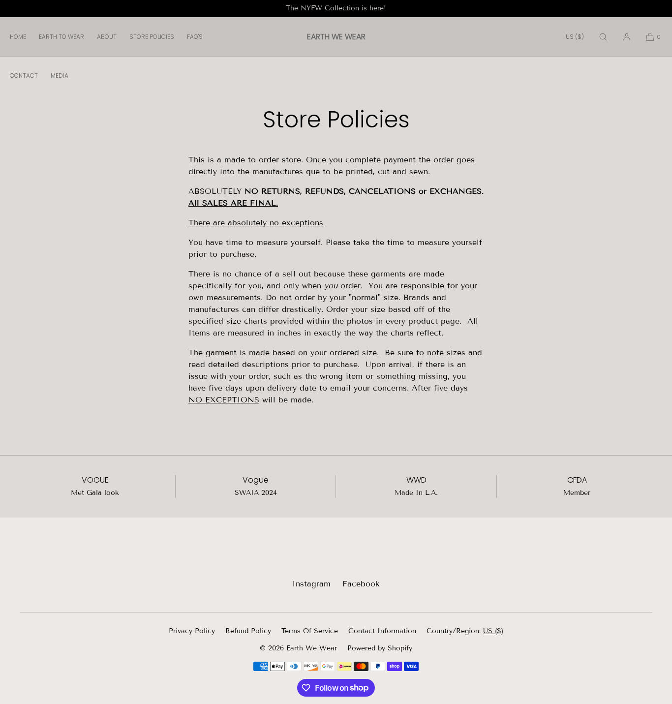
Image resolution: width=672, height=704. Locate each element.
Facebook (361, 583)
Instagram (311, 583)
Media (59, 75)
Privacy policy (192, 631)
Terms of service (309, 631)
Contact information (382, 631)
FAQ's (195, 36)
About (107, 36)
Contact (24, 75)
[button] (603, 36)
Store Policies (151, 36)
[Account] (626, 36)
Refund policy (248, 631)
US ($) (575, 36)
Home (18, 36)
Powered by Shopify (379, 648)
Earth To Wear (61, 36)
